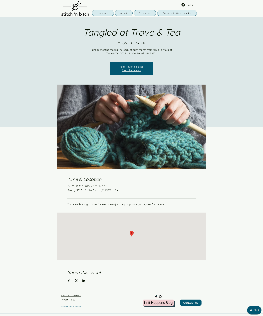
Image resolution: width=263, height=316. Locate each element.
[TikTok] (156, 296)
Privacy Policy (68, 299)
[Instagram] (160, 296)
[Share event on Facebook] (68, 280)
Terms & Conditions (71, 295)
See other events (131, 70)
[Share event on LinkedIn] (83, 280)
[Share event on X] (76, 280)
